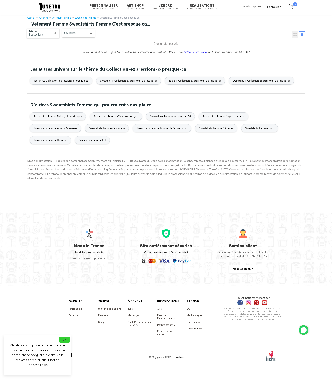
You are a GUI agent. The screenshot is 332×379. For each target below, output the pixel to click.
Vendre (165, 7)
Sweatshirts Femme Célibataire (107, 128)
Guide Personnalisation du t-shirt (139, 323)
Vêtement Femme (61, 18)
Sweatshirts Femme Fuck (259, 128)
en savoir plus (38, 365)
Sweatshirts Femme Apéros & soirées (55, 128)
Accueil (31, 18)
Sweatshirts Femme (85, 18)
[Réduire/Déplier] (303, 330)
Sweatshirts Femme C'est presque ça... (116, 116)
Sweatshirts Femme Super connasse (223, 116)
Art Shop (135, 7)
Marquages (133, 315)
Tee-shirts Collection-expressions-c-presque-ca (61, 80)
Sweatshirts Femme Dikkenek (216, 128)
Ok (64, 339)
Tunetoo (132, 309)
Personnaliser (104, 7)
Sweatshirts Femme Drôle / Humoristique (58, 116)
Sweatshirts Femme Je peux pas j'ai (170, 116)
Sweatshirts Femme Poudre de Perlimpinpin (162, 128)
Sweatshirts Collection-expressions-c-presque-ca (128, 80)
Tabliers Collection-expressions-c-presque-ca (195, 80)
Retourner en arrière (196, 52)
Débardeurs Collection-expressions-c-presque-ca (261, 80)
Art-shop (43, 18)
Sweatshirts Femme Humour (50, 140)
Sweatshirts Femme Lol (92, 140)
